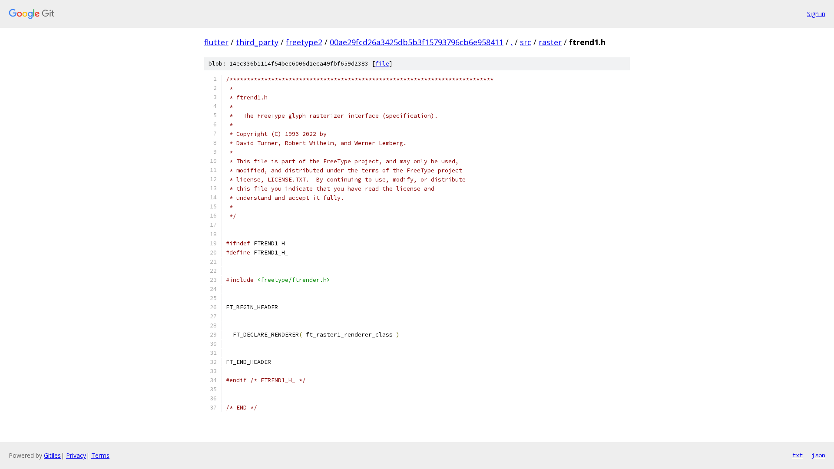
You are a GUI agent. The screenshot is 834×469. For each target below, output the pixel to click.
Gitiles (52, 455)
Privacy (76, 455)
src (525, 42)
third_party (257, 42)
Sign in (816, 14)
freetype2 (304, 42)
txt (797, 455)
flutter (216, 42)
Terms (100, 455)
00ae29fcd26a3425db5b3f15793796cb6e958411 (416, 42)
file (382, 63)
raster (550, 42)
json (818, 455)
